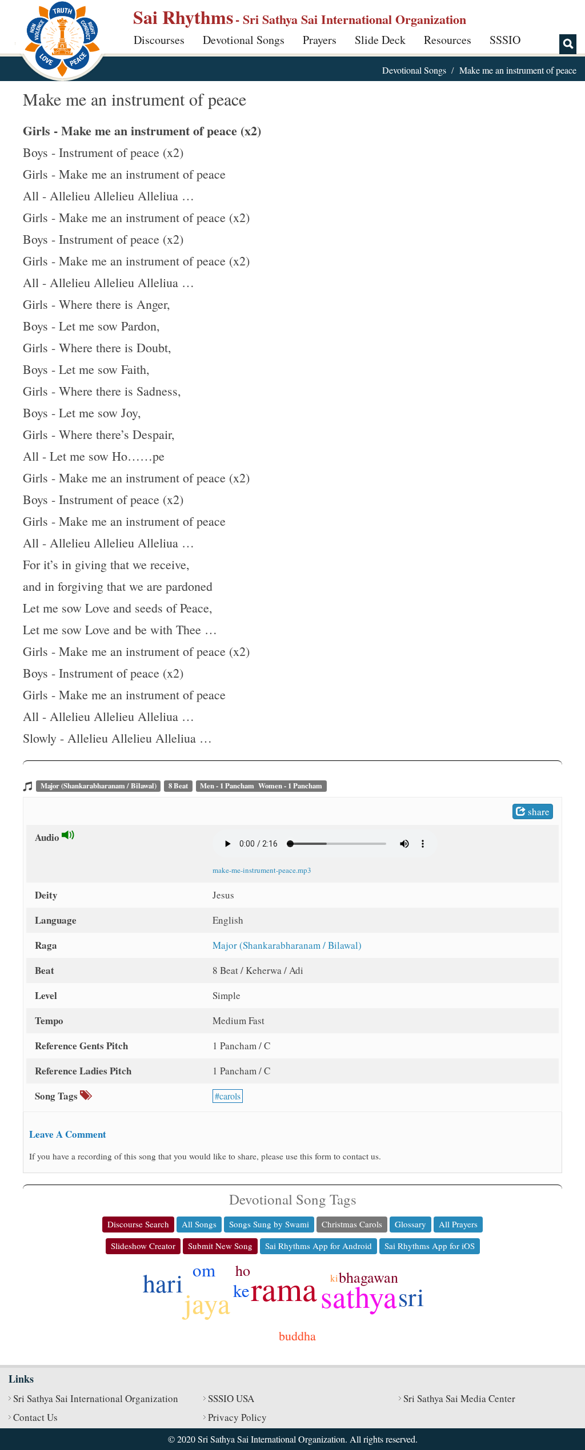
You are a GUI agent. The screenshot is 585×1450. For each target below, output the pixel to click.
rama (284, 1288)
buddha (297, 1335)
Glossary (410, 1224)
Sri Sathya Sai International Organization (95, 1398)
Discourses (159, 39)
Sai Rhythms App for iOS (429, 1245)
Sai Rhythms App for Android (318, 1245)
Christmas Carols (352, 1224)
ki (334, 1277)
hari (163, 1282)
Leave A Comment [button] (67, 1134)
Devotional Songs (244, 39)
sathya (358, 1296)
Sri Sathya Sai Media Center (459, 1398)
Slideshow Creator (143, 1245)
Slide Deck (380, 39)
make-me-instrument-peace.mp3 (262, 870)
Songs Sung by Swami (269, 1224)
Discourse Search (138, 1224)
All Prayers (458, 1224)
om (204, 1270)
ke (241, 1290)
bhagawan (368, 1277)
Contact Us (35, 1417)
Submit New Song (220, 1245)
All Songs (199, 1224)
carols (230, 1096)
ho (242, 1270)
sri (411, 1296)
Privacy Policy (237, 1417)
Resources (447, 39)
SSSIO (505, 39)
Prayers (319, 39)
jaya (207, 1303)
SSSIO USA (231, 1398)
